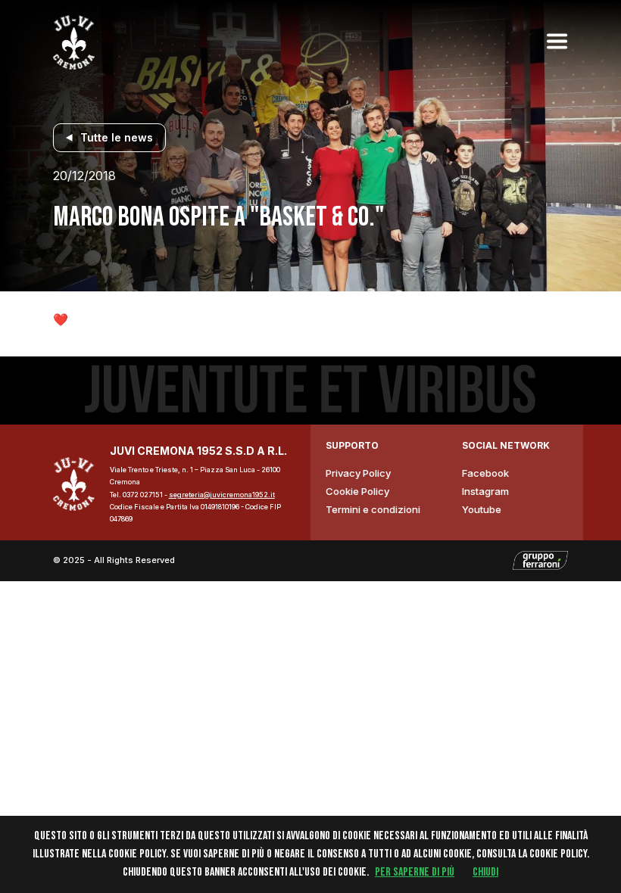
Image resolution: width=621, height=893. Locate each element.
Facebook (485, 473)
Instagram (485, 491)
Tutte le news (116, 137)
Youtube (481, 509)
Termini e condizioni (373, 509)
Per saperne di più (414, 872)
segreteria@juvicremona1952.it (222, 494)
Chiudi (485, 872)
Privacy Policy (358, 473)
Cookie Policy (357, 491)
